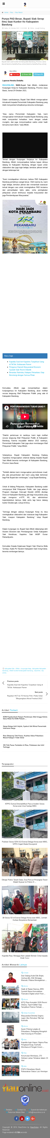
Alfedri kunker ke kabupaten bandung (21, 671)
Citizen (25, 973)
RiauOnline (34, 1127)
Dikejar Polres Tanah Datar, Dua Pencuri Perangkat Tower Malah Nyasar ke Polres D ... (25, 881)
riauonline (37, 671)
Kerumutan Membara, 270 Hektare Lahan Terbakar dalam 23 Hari (34, 1058)
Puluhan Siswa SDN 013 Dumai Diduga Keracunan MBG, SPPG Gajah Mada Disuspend (25, 843)
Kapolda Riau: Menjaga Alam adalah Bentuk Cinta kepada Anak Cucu (24, 957)
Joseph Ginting (40, 28)
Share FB (39, 74)
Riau (11, 12)
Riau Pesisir (19, 12)
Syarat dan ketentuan (39, 1110)
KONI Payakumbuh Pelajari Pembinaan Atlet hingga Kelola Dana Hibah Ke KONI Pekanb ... (25, 718)
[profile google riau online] (32, 1118)
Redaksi (9, 1110)
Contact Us (21, 1110)
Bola (24, 1066)
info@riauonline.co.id (37, 1112)
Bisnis (25, 986)
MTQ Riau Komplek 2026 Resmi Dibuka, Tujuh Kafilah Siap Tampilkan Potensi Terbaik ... (34, 1004)
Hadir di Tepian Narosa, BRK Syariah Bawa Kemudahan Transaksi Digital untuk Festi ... (33, 991)
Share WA (27, 74)
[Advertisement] (25, 327)
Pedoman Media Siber (16, 1112)
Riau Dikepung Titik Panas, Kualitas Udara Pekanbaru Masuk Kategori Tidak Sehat (23, 737)
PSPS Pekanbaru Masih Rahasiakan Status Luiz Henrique (34, 1070)
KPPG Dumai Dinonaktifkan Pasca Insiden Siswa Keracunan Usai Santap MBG (24, 805)
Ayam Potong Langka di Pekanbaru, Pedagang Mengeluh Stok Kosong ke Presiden (34, 1031)
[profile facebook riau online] (16, 1118)
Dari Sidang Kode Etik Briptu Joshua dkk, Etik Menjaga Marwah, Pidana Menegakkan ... (34, 978)
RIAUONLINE (8, 85)
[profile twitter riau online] (27, 1118)
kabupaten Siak (9, 668)
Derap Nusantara (29, 1013)
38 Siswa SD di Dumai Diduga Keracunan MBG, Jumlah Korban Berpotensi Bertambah (24, 919)
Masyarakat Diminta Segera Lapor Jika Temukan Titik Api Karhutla (32, 1018)
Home (6, 12)
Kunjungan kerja (26, 668)
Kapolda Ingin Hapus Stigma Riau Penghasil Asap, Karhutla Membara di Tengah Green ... (34, 1044)
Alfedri (18, 668)
